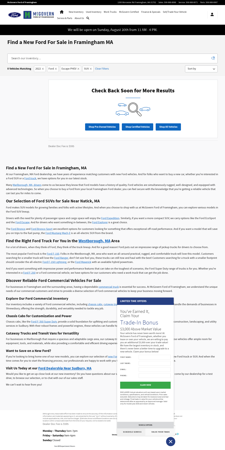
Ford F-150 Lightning (54, 262)
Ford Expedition (110, 218)
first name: (125, 357)
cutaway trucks (112, 304)
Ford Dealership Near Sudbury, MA (64, 368)
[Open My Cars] (211, 14)
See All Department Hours (64, 446)
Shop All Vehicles (168, 127)
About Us (79, 18)
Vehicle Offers (145, 425)
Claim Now (145, 385)
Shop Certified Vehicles (138, 127)
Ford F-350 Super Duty (44, 322)
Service (64, 18)
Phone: (123, 375)
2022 (38, 69)
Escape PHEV (69, 69)
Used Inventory (93, 12)
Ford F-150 (53, 254)
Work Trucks (110, 12)
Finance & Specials (150, 12)
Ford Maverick (83, 262)
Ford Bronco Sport (41, 229)
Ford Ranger (61, 258)
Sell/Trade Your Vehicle (175, 12)
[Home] (14, 14)
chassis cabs (95, 304)
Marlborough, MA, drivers (27, 185)
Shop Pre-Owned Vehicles (102, 127)
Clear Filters (102, 69)
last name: (125, 363)
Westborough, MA (94, 241)
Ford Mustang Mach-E (57, 233)
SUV (86, 69)
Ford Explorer (100, 222)
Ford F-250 (29, 273)
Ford (51, 69)
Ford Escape (22, 222)
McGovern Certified (129, 12)
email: (123, 369)
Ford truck (30, 178)
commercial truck (109, 287)
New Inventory (76, 12)
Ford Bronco (18, 229)
